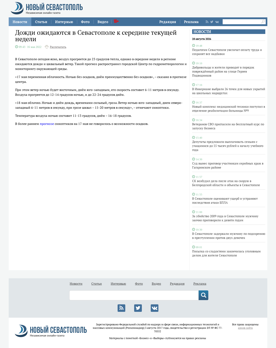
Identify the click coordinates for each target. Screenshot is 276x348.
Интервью (64, 21)
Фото (85, 21)
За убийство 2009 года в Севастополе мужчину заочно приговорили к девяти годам (225, 218)
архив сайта (245, 328)
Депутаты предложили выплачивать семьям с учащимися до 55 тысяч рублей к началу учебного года (227, 146)
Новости (20, 21)
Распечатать (58, 47)
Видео (103, 21)
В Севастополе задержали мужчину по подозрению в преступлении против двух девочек (228, 236)
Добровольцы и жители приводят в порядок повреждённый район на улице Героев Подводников (223, 71)
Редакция (167, 21)
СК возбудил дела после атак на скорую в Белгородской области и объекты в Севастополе (226, 183)
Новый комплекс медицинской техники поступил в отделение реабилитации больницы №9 (228, 108)
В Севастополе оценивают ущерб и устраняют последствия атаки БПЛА (225, 200)
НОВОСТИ (202, 31)
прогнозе (47, 123)
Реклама (191, 21)
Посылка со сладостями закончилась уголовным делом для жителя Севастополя (226, 253)
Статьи (41, 21)
